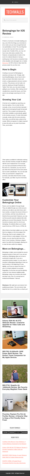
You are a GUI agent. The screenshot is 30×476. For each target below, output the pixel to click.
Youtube (6, 432)
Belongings (5, 63)
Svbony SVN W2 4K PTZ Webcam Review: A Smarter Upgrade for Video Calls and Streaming (13, 323)
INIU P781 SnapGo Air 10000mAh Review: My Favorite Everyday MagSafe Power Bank (14, 387)
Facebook (12, 432)
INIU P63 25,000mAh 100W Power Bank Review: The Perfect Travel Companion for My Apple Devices (14, 354)
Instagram (24, 432)
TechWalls (15, 12)
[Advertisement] (15, 143)
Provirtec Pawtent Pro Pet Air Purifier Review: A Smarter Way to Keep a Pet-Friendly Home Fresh (14, 417)
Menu (16, 2)
